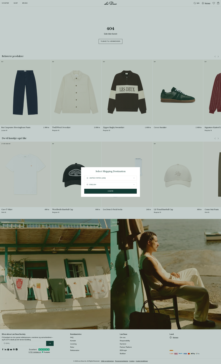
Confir (110, 191)
